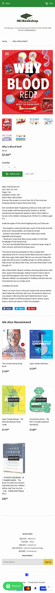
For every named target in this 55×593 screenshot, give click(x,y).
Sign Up (48, 562)
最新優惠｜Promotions (28, 551)
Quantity (6, 163)
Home (4, 41)
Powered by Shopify (36, 582)
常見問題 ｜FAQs (27, 542)
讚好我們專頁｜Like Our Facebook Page (27, 548)
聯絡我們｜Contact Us (27, 545)
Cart (51, 3)
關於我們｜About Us (27, 539)
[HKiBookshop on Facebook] (26, 575)
